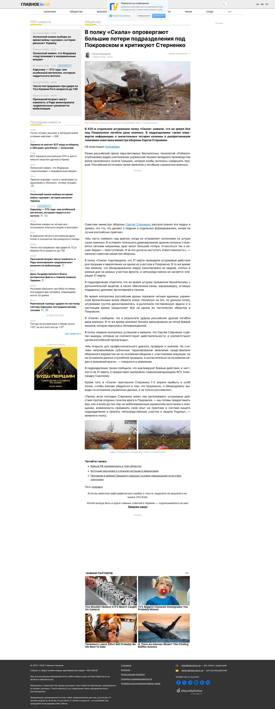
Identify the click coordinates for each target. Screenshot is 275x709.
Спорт (210, 11)
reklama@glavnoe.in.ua (192, 670)
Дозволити (159, 15)
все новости (72, 333)
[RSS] (208, 682)
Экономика (104, 11)
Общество (76, 11)
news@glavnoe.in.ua (191, 665)
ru (262, 4)
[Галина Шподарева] (88, 57)
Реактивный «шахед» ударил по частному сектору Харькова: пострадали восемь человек (55, 305)
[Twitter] (184, 682)
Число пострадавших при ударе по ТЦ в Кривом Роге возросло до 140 (53, 247)
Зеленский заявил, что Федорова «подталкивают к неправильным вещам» (53, 168)
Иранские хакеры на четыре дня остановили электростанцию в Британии (54, 224)
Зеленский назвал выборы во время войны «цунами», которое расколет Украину (51, 196)
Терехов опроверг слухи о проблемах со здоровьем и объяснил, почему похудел (53, 179)
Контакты (125, 670)
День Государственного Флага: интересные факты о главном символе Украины (53, 276)
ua (257, 4)
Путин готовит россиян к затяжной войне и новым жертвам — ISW (54, 133)
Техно (188, 11)
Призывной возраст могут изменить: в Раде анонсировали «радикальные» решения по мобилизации (53, 261)
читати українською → (179, 53)
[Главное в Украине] (35, 5)
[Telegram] (190, 682)
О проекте (126, 665)
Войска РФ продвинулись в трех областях (116, 466)
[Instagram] (196, 682)
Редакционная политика (133, 674)
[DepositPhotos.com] (190, 691)
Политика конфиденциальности (136, 679)
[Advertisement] (137, 196)
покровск (97, 486)
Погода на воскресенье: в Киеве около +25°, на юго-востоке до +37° (52, 323)
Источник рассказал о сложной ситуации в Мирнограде (125, 470)
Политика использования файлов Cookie (140, 683)
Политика (50, 11)
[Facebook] (178, 682)
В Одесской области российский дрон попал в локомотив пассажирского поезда (54, 236)
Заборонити (144, 15)
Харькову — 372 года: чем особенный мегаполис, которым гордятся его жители (52, 211)
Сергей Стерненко (138, 224)
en (267, 4)
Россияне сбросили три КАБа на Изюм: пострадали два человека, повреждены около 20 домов (53, 291)
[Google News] (202, 682)
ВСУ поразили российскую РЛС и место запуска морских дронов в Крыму (53, 156)
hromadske (112, 146)
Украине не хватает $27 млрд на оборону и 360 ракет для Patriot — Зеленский (54, 144)
